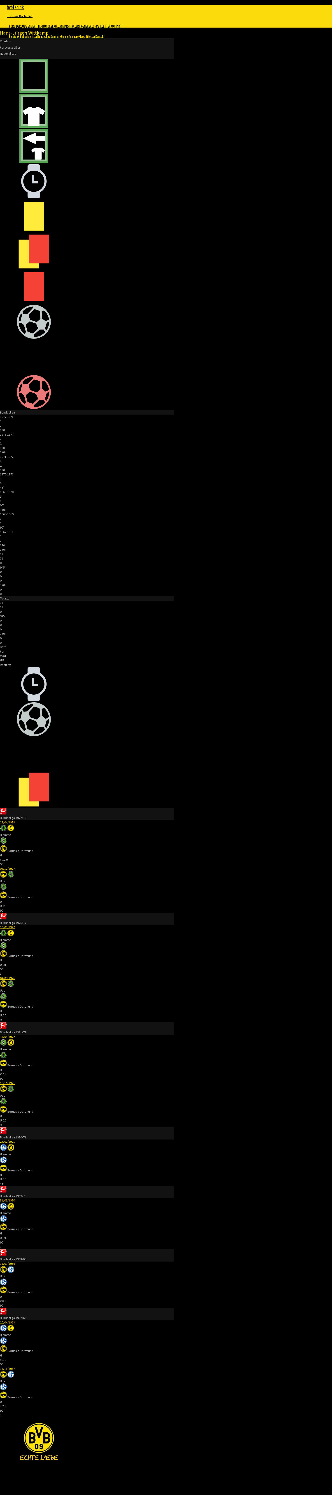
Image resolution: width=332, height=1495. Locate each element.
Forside (14, 26)
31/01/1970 (7, 1200)
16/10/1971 (7, 1083)
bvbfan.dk (15, 6)
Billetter (104, 26)
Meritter (36, 26)
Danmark (63, 26)
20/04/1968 (7, 1322)
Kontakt (116, 26)
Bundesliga (50, 26)
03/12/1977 (7, 869)
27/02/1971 (7, 1142)
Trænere (84, 26)
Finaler (74, 26)
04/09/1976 (7, 978)
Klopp (94, 26)
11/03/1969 (7, 1264)
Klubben (24, 26)
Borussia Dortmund (20, 16)
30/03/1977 (7, 927)
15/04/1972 (7, 1037)
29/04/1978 (7, 822)
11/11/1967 (7, 1369)
